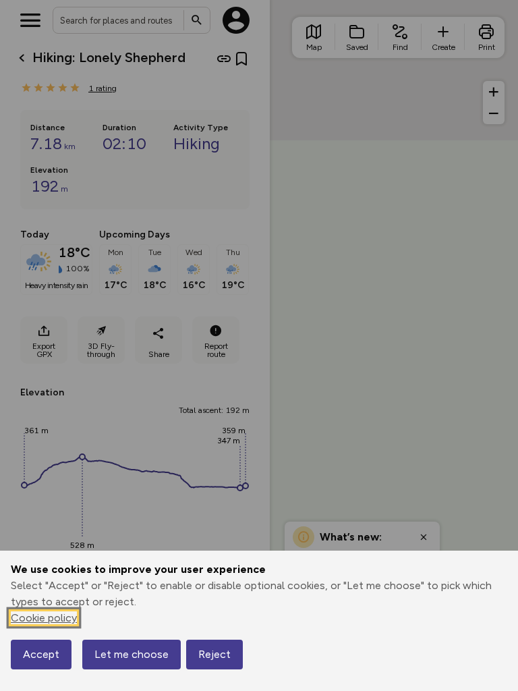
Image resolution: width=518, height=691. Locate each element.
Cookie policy (44, 617)
